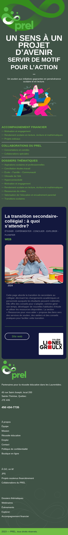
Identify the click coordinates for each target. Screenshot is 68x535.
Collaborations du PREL (22, 145)
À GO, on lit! (8, 469)
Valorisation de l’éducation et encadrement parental (30, 195)
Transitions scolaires (14, 198)
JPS (4, 473)
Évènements (8, 507)
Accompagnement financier (15, 516)
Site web (17, 336)
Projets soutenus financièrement (18, 478)
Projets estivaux (12, 138)
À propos (6, 422)
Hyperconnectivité (13, 180)
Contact (5, 444)
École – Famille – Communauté (20, 172)
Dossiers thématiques (20, 160)
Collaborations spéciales (16, 153)
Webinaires (7, 502)
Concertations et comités (16, 150)
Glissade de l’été (12, 176)
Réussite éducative (11, 435)
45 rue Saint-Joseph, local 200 (17, 392)
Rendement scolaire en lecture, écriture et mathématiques (33, 135)
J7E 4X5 (6, 400)
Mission (5, 431)
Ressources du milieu (15, 191)
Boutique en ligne (10, 453)
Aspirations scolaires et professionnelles (24, 164)
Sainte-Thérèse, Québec (14, 396)
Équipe (5, 426)
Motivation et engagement (17, 131)
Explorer (6, 512)
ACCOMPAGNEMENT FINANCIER (24, 127)
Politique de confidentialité (15, 449)
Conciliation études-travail (17, 168)
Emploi (5, 440)
